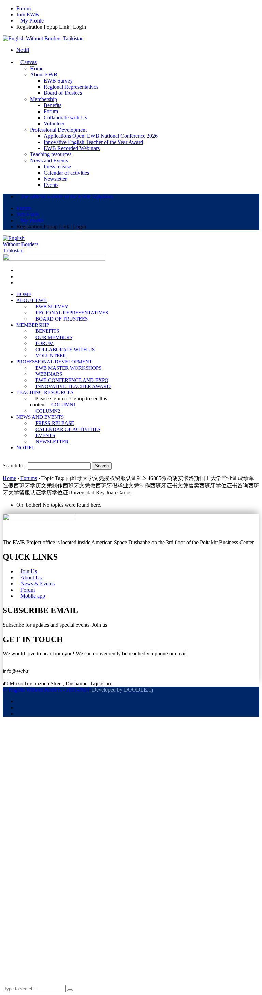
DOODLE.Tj (138, 690)
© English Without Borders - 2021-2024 (46, 690)
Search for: (14, 466)
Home (9, 478)
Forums (28, 478)
